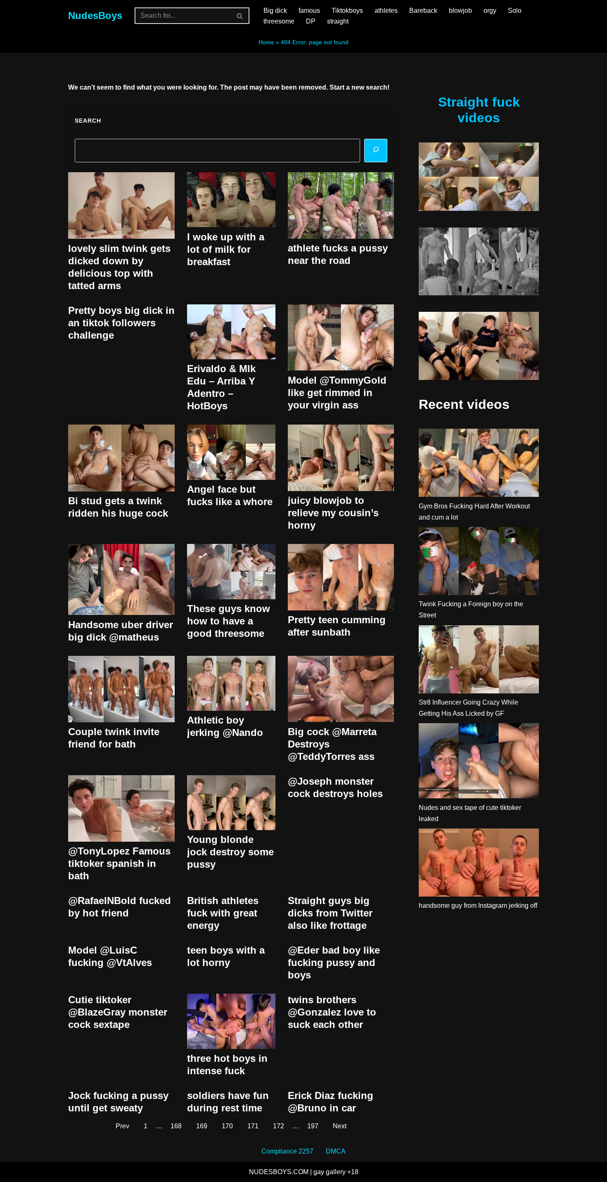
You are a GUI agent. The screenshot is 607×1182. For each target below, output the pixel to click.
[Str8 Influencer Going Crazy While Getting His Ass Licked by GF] (479, 661)
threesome (278, 21)
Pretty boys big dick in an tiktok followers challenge (121, 323)
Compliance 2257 (287, 1151)
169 (201, 1126)
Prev (122, 1126)
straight (338, 21)
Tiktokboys (347, 10)
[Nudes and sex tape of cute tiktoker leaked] (479, 762)
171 (252, 1126)
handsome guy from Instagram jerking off (478, 905)
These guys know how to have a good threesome (228, 621)
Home (266, 42)
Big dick (275, 10)
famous (309, 10)
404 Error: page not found (315, 42)
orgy (490, 10)
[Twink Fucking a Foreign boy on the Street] (479, 562)
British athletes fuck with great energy (222, 913)
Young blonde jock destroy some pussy (230, 852)
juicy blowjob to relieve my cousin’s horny (333, 513)
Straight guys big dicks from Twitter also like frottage (330, 913)
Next (339, 1126)
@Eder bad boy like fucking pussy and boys (334, 962)
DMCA (336, 1151)
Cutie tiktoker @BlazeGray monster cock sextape (117, 1012)
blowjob (460, 10)
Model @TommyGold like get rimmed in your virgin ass (337, 393)
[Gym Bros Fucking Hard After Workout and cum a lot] (479, 464)
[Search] (240, 15)
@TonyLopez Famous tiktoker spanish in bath (119, 863)
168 (176, 1126)
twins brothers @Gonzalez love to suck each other (332, 1012)
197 (312, 1126)
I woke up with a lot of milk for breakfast (225, 249)
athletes (386, 10)
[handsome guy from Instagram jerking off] (479, 864)
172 (278, 1126)
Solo (515, 10)
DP (310, 21)
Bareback (423, 10)
